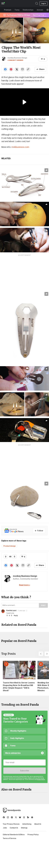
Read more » (24, 585)
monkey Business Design (17, 58)
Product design (9, 546)
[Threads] (24, 817)
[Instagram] (8, 817)
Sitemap (24, 828)
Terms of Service (9, 838)
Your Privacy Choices (11, 824)
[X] (16, 817)
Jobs (5, 828)
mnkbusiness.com (20, 147)
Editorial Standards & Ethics (14, 835)
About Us (37, 824)
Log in (43, 3)
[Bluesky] (20, 817)
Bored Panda (12, 810)
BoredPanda (14, 3)
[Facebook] (4, 817)
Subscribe (24, 771)
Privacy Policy (33, 835)
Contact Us (14, 828)
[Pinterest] (12, 817)
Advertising (26, 824)
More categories (13, 753)
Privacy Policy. (41, 779)
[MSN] (28, 817)
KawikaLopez (11, 610)
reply (16, 615)
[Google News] (32, 817)
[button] (41, 654)
